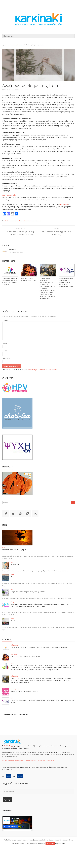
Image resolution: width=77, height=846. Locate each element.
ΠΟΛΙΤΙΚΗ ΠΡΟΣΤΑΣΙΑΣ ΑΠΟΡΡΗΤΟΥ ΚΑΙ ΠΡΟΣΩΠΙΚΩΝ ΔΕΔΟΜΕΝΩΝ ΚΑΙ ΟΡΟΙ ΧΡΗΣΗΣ (28, 761)
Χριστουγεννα (32, 220)
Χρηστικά (20, 45)
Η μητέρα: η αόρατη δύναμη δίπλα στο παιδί (28, 279)
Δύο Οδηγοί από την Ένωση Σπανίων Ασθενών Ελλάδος (20, 233)
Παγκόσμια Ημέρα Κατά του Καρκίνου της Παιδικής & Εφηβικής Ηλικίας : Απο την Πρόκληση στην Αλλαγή (66, 282)
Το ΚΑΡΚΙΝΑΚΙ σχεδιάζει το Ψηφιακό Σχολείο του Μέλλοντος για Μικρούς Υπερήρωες (9, 281)
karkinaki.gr (8, 746)
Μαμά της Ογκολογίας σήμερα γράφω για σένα (28, 592)
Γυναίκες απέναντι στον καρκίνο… (23, 621)
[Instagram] (27, 514)
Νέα (12, 663)
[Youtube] (20, 514)
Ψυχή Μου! (15, 564)
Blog (3, 547)
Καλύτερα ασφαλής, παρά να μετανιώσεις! (24, 691)
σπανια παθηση (17, 220)
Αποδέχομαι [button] (50, 843)
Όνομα (5, 343)
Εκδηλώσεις (14, 645)
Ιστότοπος (6, 358)
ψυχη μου (38, 220)
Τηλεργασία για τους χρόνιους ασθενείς (56, 233)
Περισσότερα (60, 843)
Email (5, 351)
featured (6, 220)
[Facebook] (5, 514)
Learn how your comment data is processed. (42, 370)
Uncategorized (15, 689)
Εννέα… (13, 577)
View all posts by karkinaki (16, 252)
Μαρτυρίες (14, 654)
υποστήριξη (25, 220)
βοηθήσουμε (63, 204)
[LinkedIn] (35, 514)
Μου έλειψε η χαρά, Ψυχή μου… (15, 550)
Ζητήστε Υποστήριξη (9, 195)
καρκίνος (10, 220)
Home (14, 45)
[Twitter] (13, 514)
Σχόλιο (6, 320)
